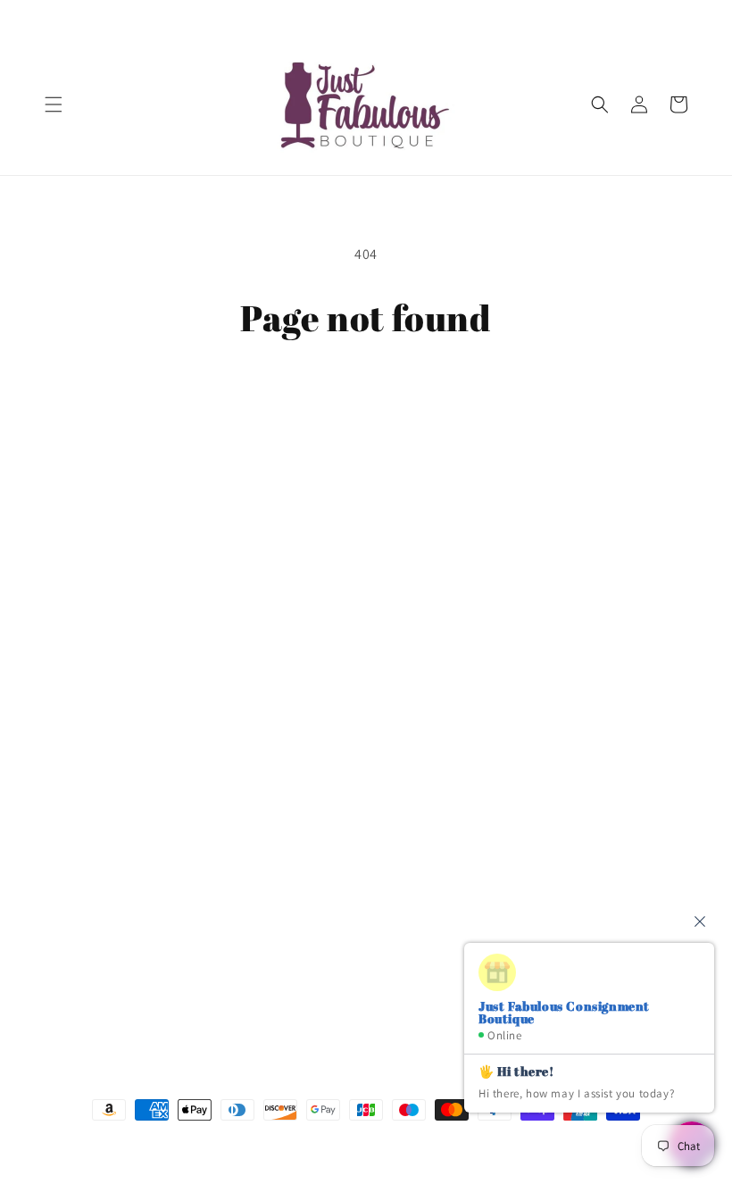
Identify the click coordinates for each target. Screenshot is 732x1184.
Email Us (505, 644)
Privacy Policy (83, 766)
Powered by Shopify (462, 1143)
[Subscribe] (345, 992)
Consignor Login (92, 646)
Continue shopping (366, 396)
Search (64, 604)
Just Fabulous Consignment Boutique (340, 1143)
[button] (53, 104)
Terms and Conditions (108, 726)
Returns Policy (86, 847)
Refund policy (84, 888)
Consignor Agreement (108, 686)
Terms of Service (91, 806)
